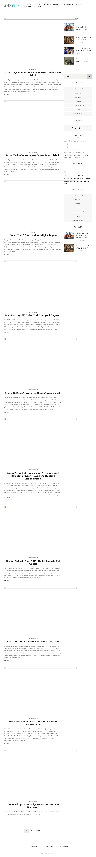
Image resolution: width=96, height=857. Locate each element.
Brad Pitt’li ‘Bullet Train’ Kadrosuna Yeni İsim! (33, 641)
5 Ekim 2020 (71, 795)
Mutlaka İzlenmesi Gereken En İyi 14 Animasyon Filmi (82, 27)
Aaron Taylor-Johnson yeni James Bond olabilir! (33, 155)
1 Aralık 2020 (70, 633)
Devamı (6, 94)
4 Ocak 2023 (70, 146)
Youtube (65, 846)
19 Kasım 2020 (70, 713)
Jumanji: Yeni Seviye (71, 141)
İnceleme (78, 4)
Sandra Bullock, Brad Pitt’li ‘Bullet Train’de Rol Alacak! (33, 562)
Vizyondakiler (67, 4)
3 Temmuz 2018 (80, 32)
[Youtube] (79, 128)
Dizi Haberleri (38, 5)
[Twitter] (76, 128)
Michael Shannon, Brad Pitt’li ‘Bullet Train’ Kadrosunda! (33, 723)
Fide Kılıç (12, 146)
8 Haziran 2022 (70, 306)
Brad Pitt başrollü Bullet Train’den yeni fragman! (33, 315)
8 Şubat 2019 (79, 53)
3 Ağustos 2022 (69, 226)
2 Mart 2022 (70, 384)
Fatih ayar (75, 144)
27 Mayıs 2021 (70, 464)
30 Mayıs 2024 (70, 64)
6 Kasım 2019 (79, 43)
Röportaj (56, 4)
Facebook (33, 846)
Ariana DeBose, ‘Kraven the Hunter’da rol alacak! (33, 393)
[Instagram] (83, 128)
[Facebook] (72, 128)
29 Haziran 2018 (80, 64)
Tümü (78, 109)
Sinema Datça (79, 152)
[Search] (91, 5)
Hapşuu (67, 144)
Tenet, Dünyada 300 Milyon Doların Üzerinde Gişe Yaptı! (33, 806)
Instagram (49, 846)
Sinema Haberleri (28, 5)
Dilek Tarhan (14, 64)
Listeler (47, 4)
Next (38, 831)
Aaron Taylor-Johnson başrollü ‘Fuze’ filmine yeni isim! (33, 74)
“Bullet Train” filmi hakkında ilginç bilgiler (32, 235)
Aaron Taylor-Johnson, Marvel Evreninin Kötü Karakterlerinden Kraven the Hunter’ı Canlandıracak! (33, 476)
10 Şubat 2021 (70, 552)
